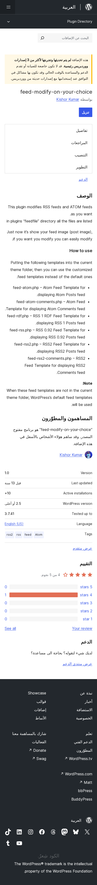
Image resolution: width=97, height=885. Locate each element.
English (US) (14, 524)
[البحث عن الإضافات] (42, 38)
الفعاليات (39, 741)
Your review (82, 628)
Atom (38, 534)
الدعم (83, 179)
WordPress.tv (78, 758)
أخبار (88, 701)
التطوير (81, 167)
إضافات (40, 709)
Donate (37, 750)
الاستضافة (84, 709)
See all (10, 628)
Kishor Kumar (67, 99)
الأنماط (40, 718)
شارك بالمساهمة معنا (29, 733)
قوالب (41, 701)
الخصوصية (84, 718)
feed (28, 534)
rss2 (10, 534)
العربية (76, 820)
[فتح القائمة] (7, 7)
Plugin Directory (79, 21)
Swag (39, 758)
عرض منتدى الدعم (77, 663)
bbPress (85, 790)
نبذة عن (86, 693)
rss (18, 534)
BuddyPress (81, 799)
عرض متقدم (82, 548)
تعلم (89, 733)
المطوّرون (84, 750)
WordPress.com (76, 774)
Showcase (37, 693)
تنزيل (85, 112)
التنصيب (81, 155)
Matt (85, 782)
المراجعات (79, 142)
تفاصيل (81, 130)
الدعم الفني (83, 741)
